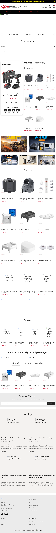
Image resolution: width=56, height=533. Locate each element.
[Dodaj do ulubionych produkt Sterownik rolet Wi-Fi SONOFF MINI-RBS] (26, 326)
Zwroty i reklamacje (33, 505)
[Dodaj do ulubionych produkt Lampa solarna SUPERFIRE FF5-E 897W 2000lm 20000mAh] (40, 326)
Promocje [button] (27, 363)
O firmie (3, 522)
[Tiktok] (7, 514)
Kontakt (3, 524)
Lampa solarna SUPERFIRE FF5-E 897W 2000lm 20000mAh (34, 343)
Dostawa (31, 503)
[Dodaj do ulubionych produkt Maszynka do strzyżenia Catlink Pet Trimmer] (54, 73)
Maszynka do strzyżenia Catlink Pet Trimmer (50, 86)
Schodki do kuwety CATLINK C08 (28, 127)
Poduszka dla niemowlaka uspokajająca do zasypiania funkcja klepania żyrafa (27, 292)
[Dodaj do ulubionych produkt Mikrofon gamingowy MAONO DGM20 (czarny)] (12, 326)
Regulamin (31, 507)
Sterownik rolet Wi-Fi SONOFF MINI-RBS (19, 343)
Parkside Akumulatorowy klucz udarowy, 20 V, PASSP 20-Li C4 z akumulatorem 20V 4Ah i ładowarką (11, 95)
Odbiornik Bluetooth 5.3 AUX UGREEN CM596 (49, 343)
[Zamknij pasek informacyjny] (54, 1)
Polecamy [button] (28, 320)
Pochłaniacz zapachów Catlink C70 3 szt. (28, 107)
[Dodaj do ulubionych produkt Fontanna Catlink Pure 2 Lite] (32, 73)
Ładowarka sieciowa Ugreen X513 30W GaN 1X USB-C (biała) (9, 292)
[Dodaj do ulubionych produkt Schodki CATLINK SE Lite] (54, 94)
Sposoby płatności (33, 510)
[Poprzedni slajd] (3, 23)
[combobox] (28, 46)
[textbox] (3, 46)
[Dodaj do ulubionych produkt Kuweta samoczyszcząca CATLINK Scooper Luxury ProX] (43, 73)
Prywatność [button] (32, 518)
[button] (12, 12)
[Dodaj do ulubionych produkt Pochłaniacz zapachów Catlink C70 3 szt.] (32, 94)
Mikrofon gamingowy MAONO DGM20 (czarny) (6, 343)
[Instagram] (5, 514)
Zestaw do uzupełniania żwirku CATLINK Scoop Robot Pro (39, 127)
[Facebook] (2, 514)
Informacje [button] (32, 499)
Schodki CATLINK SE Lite (50, 107)
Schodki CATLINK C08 (38, 107)
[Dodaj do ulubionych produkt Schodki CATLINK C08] (43, 94)
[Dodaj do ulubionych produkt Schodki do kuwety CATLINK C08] (32, 115)
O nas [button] (3, 518)
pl (33, 6)
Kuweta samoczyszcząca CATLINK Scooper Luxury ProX (39, 86)
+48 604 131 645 (5, 510)
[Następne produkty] (52, 330)
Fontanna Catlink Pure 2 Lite (28, 86)
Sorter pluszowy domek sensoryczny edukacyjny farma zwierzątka (45, 292)
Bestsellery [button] (39, 363)
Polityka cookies (33, 524)
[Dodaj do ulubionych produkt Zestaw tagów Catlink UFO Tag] (54, 238)
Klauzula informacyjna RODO (36, 522)
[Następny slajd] (53, 23)
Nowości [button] (16, 363)
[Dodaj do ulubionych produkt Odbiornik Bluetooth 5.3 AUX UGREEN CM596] (54, 326)
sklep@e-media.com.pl (6, 508)
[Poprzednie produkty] (4, 330)
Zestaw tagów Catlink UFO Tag (44, 260)
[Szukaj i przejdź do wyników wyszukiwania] (29, 7)
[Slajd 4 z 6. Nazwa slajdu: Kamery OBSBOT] (28, 23)
